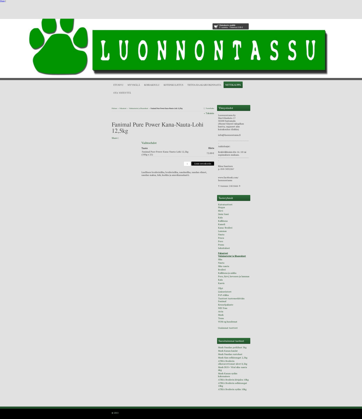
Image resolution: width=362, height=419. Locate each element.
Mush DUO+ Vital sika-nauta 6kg (232, 369)
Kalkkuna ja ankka (227, 273)
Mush (221, 314)
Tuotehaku (209, 108)
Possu (221, 244)
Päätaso (114, 108)
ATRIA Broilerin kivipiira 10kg (233, 379)
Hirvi (220, 210)
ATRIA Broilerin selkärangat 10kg (232, 384)
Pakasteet (123, 108)
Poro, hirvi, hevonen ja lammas (233, 276)
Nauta (221, 234)
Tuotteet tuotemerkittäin (231, 298)
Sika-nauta (223, 266)
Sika (220, 259)
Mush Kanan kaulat (228, 350)
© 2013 (115, 412)
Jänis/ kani (223, 214)
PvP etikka (223, 295)
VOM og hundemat (227, 321)
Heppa (221, 207)
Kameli (221, 224)
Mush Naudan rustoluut (230, 354)
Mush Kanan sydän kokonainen (227, 375)
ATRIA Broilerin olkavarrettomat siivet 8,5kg (232, 362)
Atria (220, 311)
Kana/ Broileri (225, 227)
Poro (220, 241)
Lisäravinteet (224, 291)
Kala (220, 217)
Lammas (222, 231)
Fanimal (222, 301)
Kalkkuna (223, 220)
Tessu (221, 318)
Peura (221, 237)
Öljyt (220, 288)
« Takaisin (209, 113)
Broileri (222, 269)
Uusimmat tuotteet (228, 327)
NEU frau (222, 308)
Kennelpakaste (225, 304)
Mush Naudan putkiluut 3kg (232, 347)
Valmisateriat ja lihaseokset (138, 108)
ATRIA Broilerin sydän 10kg (232, 389)
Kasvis (221, 283)
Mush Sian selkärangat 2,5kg (232, 357)
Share (2, 1)
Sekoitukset (224, 248)
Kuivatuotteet (225, 204)
